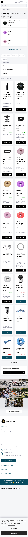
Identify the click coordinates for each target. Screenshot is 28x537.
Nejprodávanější (6, 55)
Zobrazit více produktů (14, 49)
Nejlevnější (15, 55)
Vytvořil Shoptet (8, 482)
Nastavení (14, 528)
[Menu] (26, 2)
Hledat (24, 5)
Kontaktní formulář (8, 460)
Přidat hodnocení (7, 372)
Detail (21, 301)
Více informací (11, 525)
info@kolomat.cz (8, 449)
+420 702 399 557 (8, 452)
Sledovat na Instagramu (15, 411)
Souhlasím (14, 533)
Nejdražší (21, 55)
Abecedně (4, 59)
